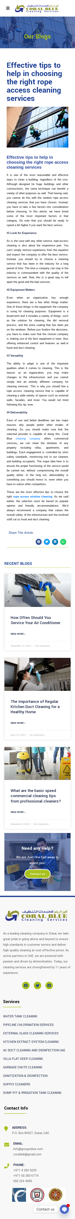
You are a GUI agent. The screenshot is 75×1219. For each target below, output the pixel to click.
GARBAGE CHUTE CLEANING (22, 1067)
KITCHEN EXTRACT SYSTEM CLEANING (31, 1042)
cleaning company (28, 438)
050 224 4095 (22, 1181)
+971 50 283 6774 (26, 1176)
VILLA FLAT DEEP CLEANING (23, 1059)
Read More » (18, 634)
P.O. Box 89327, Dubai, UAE (30, 1133)
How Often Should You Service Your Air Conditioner (35, 620)
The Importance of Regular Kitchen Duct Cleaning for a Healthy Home (35, 707)
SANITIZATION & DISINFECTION (25, 1076)
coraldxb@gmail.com (27, 1154)
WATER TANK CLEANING (20, 1016)
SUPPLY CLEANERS (16, 1084)
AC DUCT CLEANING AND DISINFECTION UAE (34, 1050)
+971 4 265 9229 (24, 1170)
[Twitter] (37, 985)
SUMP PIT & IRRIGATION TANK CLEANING (32, 1093)
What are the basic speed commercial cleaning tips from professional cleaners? (36, 796)
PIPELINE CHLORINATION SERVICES (28, 1025)
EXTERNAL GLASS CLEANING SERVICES (31, 1033)
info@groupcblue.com (28, 1149)
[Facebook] (26, 985)
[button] (39, 542)
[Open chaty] (64, 1209)
